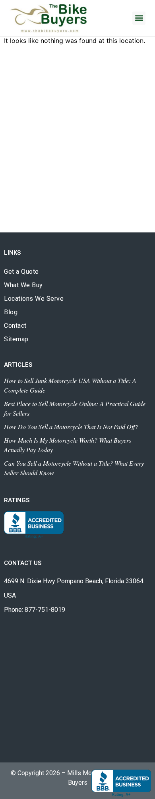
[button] (138, 18)
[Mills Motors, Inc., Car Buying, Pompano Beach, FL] (34, 525)
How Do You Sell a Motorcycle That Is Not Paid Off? (71, 426)
